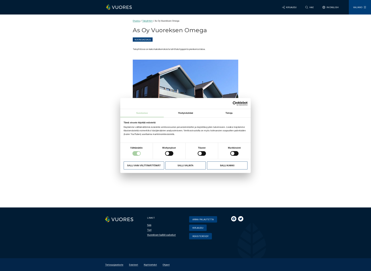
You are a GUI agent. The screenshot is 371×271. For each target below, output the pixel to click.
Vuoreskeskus (142, 39)
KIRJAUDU (197, 227)
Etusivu (136, 20)
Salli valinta (185, 165)
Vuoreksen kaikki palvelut (161, 234)
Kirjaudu (291, 7)
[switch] (167, 153)
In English (333, 7)
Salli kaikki (227, 165)
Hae (311, 7)
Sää (149, 224)
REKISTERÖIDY (200, 236)
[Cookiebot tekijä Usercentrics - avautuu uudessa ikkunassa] (235, 103)
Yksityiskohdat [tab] (185, 113)
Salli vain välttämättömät (144, 165)
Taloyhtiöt (147, 20)
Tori (149, 229)
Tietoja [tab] (228, 113)
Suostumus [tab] (142, 113)
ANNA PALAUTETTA (203, 219)
